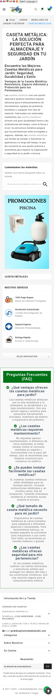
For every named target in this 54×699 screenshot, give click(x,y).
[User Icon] (42, 9)
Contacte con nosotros (14, 606)
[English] (1, 1)
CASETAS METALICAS (16, 276)
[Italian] (11, 1)
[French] (4, 1)
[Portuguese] (14, 1)
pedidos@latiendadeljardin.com (28, 631)
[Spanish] (17, 1)
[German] (7, 1)
